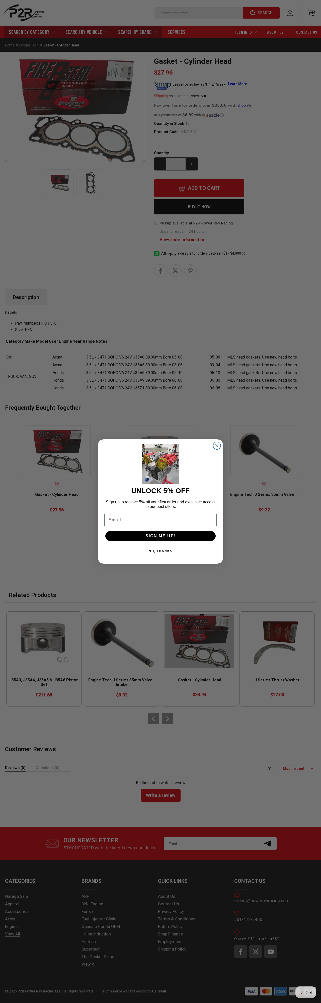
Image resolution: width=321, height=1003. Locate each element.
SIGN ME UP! (160, 536)
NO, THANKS (161, 551)
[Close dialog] (217, 445)
